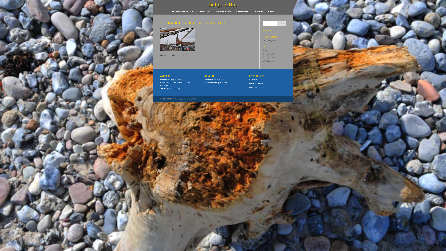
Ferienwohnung (223, 12)
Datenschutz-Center (256, 87)
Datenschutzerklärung (257, 83)
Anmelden (267, 50)
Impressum (253, 80)
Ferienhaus (205, 12)
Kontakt (270, 12)
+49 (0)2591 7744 (217, 80)
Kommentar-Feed (270, 57)
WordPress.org (269, 61)
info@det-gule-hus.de (218, 82)
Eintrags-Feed (268, 54)
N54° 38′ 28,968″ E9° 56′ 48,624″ (184, 12)
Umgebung (258, 12)
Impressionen (242, 12)
